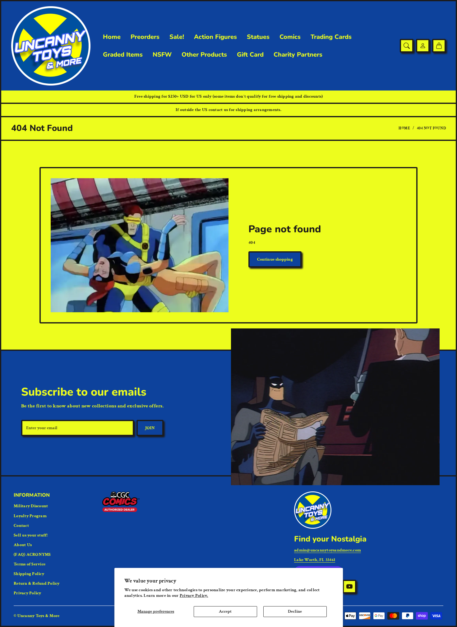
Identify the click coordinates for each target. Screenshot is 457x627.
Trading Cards (331, 37)
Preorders (145, 37)
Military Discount (31, 506)
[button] (349, 586)
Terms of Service (29, 564)
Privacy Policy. (194, 595)
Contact (21, 525)
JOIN (150, 428)
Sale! (176, 37)
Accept (225, 611)
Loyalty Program (30, 516)
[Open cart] (439, 46)
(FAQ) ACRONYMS (32, 554)
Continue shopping (275, 259)
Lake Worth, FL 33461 (314, 560)
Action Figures (215, 37)
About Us (23, 545)
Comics (290, 37)
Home (112, 37)
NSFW (162, 55)
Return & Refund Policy (37, 583)
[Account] (423, 46)
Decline (295, 611)
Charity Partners (298, 55)
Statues (258, 37)
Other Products (204, 55)
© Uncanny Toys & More (36, 616)
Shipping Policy (29, 574)
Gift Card (250, 55)
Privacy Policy (27, 593)
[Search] (406, 46)
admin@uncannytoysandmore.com (327, 550)
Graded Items (123, 55)
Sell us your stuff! (31, 535)
